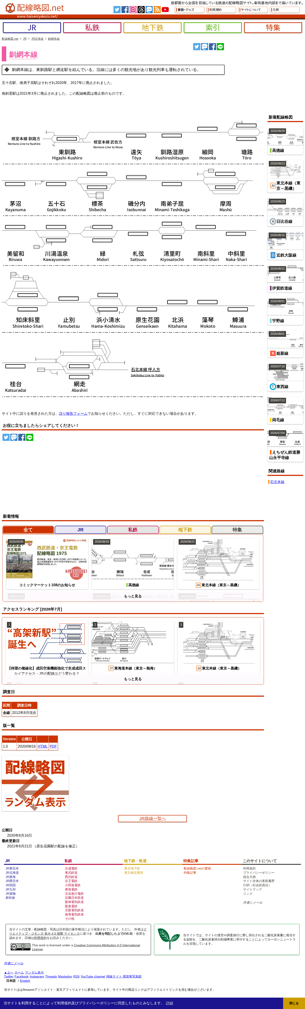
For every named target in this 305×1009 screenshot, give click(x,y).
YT (165, 9)
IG (133, 9)
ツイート (196, 46)
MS (149, 9)
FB (125, 9)
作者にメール (253, 902)
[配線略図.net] (35, 8)
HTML (43, 746)
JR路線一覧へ (152, 818)
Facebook (22, 976)
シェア (212, 46)
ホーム (19, 972)
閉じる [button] (294, 1003)
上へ (10, 972)
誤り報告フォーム (73, 413)
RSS (157, 9)
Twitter (8, 976)
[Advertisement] (265, 76)
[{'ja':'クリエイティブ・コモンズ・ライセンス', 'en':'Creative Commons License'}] (20, 949)
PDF (53, 746)
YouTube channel (93, 976)
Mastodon (65, 976)
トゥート (204, 46)
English (25, 980)
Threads (51, 976)
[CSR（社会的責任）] (169, 949)
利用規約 (40, 938)
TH (141, 9)
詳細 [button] (169, 1003)
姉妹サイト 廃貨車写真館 (124, 976)
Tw (117, 9)
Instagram (37, 976)
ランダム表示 (34, 972)
